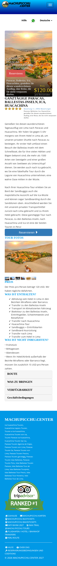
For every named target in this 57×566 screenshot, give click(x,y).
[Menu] (50, 5)
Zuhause (12, 515)
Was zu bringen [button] (19, 381)
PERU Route (13, 537)
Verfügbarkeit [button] (19, 389)
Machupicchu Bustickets (20, 519)
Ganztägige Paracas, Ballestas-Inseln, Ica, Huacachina (20, 63)
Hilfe (24, 20)
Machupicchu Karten (34, 515)
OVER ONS (24, 547)
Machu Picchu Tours (18, 528)
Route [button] (12, 373)
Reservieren (16, 73)
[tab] (28, 374)
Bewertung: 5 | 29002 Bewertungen (37, 109)
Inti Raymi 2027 (16, 525)
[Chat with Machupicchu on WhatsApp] (33, 20)
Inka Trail (33, 525)
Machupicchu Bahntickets (21, 522)
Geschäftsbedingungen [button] (20, 397)
